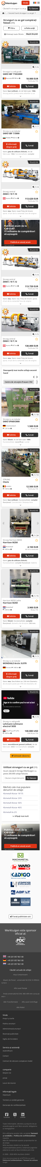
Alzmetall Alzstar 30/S (12, 803)
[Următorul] (37, 54)
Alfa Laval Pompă (20, 988)
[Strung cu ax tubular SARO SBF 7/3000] (20, 114)
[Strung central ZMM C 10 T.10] (20, 175)
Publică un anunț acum (20, 242)
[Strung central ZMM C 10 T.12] (20, 262)
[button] (38, 3)
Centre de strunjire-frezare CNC (19, 382)
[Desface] (20, 96)
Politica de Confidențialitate (12, 1160)
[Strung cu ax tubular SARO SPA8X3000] (20, 402)
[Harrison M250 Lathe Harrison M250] (20, 583)
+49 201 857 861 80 (15, 957)
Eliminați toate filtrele (15, 34)
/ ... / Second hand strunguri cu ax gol (19, 13)
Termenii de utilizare (30, 1160)
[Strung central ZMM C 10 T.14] (20, 322)
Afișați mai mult (21, 816)
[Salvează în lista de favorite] (36, 71)
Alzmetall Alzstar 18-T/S (13, 793)
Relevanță (30, 28)
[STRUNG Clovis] (20, 462)
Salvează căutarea (21, 756)
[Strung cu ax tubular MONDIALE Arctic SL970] (20, 644)
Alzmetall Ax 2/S (10, 812)
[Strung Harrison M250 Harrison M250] (20, 523)
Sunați (31, 86)
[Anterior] (3, 54)
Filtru (12, 28)
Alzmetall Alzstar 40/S (12, 807)
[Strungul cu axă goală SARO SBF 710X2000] (20, 55)
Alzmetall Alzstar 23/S (12, 798)
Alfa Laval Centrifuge (30, 1002)
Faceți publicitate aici (21, 916)
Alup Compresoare (20, 975)
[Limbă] (34, 3)
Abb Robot (20, 1007)
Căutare (34, 8)
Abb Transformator (10, 1002)
